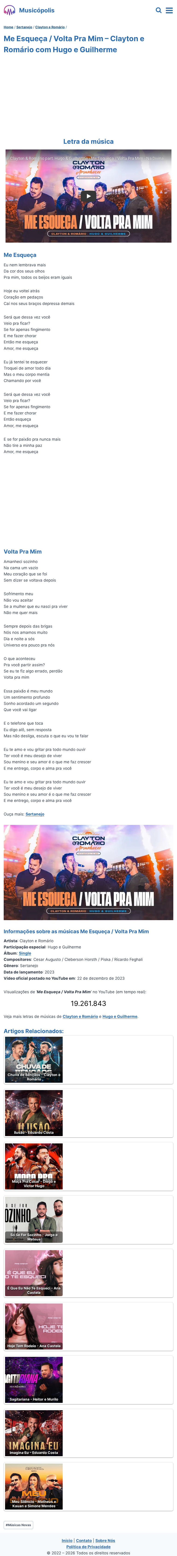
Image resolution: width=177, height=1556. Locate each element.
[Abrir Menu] (169, 10)
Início (67, 1540)
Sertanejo (35, 814)
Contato (84, 1540)
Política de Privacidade (88, 1547)
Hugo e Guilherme (120, 1016)
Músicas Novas (18, 1525)
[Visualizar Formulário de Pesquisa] (159, 10)
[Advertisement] (88, 95)
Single (25, 953)
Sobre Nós (105, 1540)
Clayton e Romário (80, 1016)
